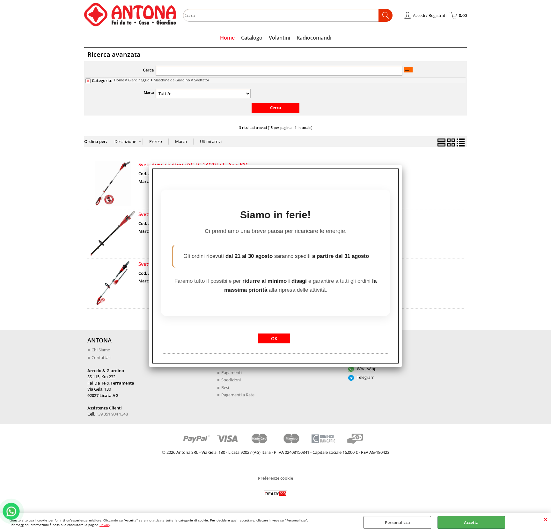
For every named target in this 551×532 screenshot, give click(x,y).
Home (227, 37)
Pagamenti (231, 372)
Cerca (148, 70)
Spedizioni (231, 380)
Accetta (471, 522)
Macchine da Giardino (172, 80)
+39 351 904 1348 (112, 414)
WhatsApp (366, 368)
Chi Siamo (101, 350)
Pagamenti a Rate (237, 395)
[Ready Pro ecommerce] (275, 493)
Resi (225, 387)
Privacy (104, 524)
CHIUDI (546, 519)
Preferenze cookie (275, 478)
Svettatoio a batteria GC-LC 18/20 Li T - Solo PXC (193, 164)
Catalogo (251, 37)
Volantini (279, 37)
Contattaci (101, 357)
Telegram (365, 377)
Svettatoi (201, 80)
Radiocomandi (314, 37)
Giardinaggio (139, 80)
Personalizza (397, 522)
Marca (149, 92)
